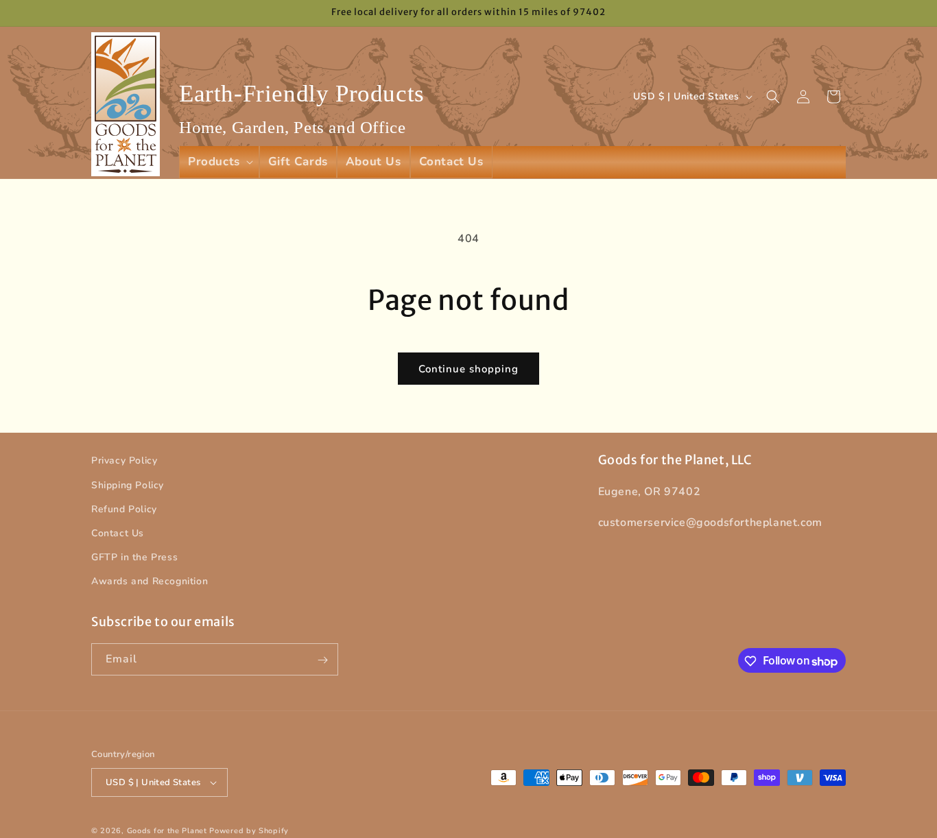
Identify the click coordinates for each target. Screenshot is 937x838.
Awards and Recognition (149, 581)
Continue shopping (468, 369)
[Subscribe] (322, 660)
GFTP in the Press (134, 557)
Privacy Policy (124, 460)
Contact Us (117, 533)
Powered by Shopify (249, 831)
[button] (219, 162)
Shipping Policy (127, 484)
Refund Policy (124, 509)
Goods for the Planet (167, 831)
